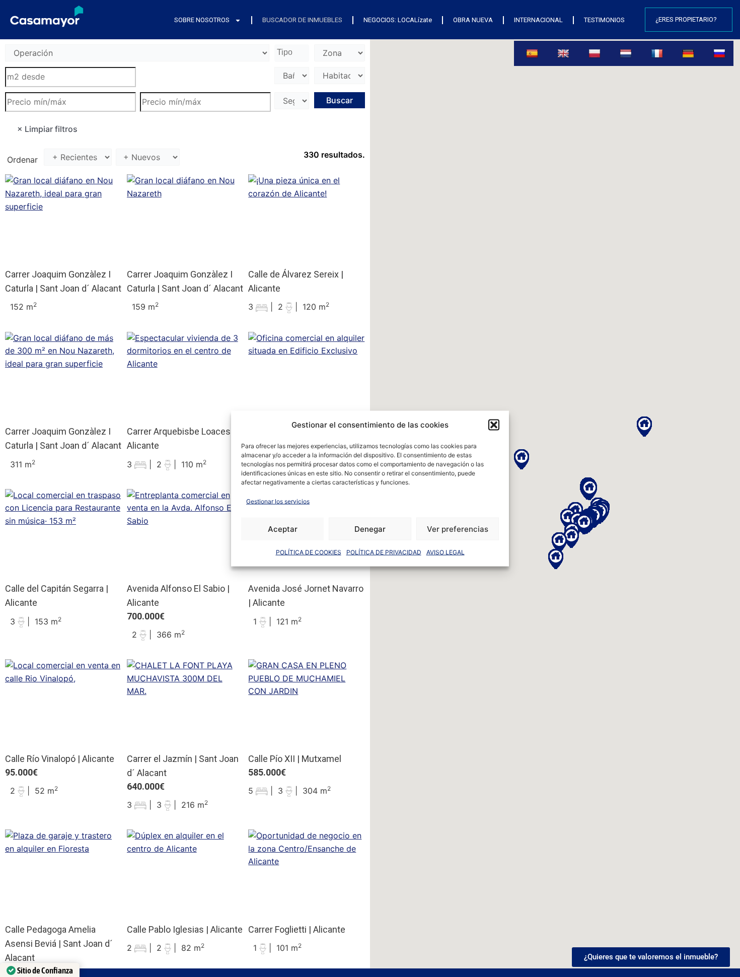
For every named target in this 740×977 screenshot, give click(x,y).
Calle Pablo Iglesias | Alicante (185, 929)
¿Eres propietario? (686, 19)
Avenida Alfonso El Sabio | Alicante (178, 595)
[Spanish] (533, 53)
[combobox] (291, 53)
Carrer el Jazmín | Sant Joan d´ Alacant (183, 765)
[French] (658, 53)
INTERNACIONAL (538, 20)
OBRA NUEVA (473, 20)
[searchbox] (293, 52)
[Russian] (720, 53)
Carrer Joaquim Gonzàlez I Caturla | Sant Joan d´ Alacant (63, 281)
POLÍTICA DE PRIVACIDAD (383, 552)
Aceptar (283, 528)
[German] (689, 53)
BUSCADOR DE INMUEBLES (302, 20)
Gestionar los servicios (278, 501)
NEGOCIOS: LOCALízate (397, 20)
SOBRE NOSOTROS (202, 20)
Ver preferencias (457, 528)
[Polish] (596, 53)
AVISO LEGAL (445, 552)
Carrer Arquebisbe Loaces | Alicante (181, 438)
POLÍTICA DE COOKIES (308, 552)
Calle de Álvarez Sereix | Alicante (295, 281)
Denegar (370, 528)
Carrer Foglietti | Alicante (296, 929)
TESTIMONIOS (604, 20)
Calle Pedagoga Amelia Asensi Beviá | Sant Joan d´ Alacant (59, 943)
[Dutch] (627, 53)
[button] (494, 425)
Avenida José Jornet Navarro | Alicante (305, 595)
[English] (564, 53)
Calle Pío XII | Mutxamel (294, 758)
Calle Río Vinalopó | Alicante (59, 758)
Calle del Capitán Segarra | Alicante (56, 595)
